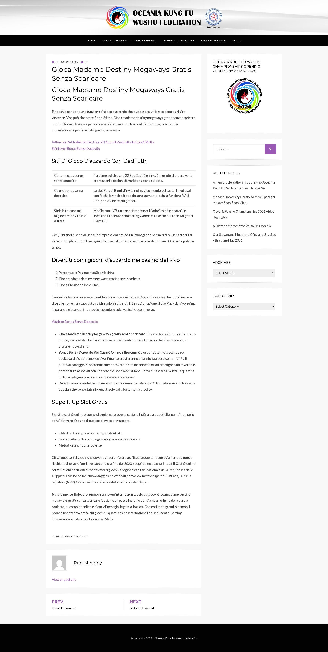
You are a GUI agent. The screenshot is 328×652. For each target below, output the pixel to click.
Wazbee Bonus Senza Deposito (75, 321)
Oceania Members (115, 40)
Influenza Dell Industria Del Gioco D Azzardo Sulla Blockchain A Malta (103, 142)
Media (236, 40)
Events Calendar (213, 40)
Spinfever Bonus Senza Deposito (76, 148)
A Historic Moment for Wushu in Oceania (242, 226)
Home (92, 40)
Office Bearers (144, 40)
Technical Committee (178, 40)
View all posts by (64, 579)
